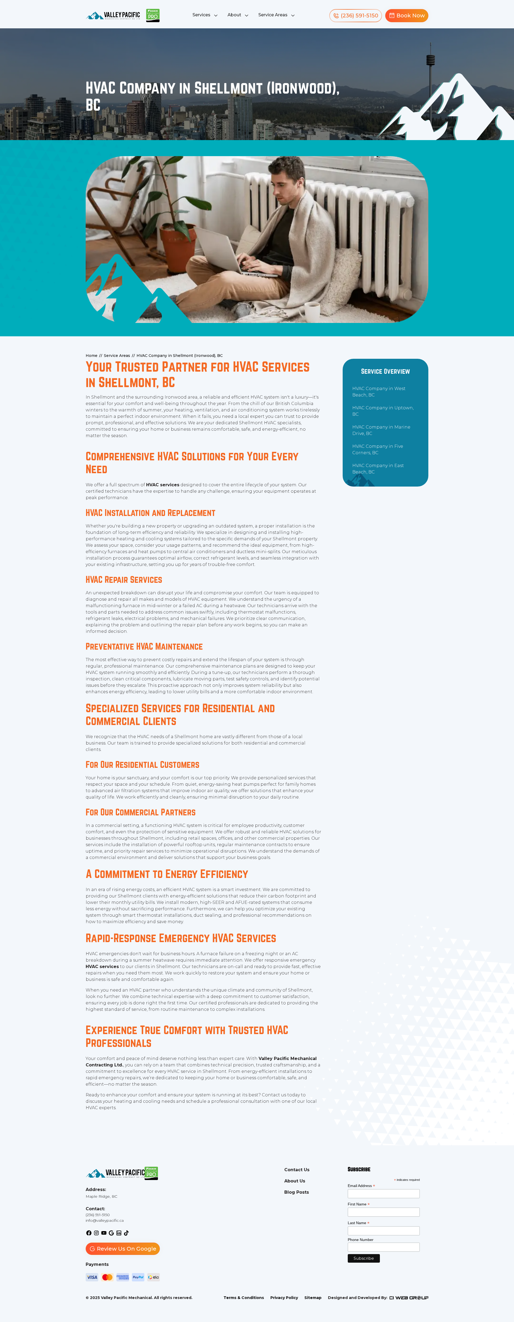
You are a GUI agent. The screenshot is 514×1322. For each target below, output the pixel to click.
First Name (359, 1204)
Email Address (361, 1185)
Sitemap (313, 1297)
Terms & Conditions (244, 1297)
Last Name (358, 1222)
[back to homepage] (113, 16)
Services (201, 14)
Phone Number (360, 1240)
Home (91, 355)
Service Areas (273, 14)
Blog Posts (296, 1192)
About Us (294, 1181)
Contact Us (296, 1169)
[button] (205, 15)
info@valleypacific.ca (105, 1220)
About (234, 14)
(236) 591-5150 (98, 1214)
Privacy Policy (284, 1297)
